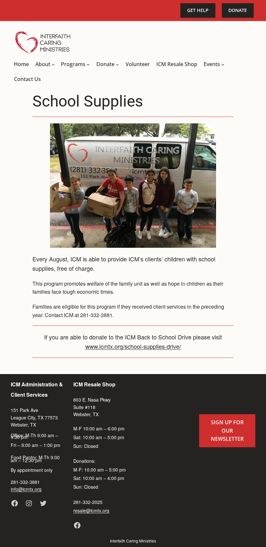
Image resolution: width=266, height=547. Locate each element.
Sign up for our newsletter (227, 430)
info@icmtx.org (26, 489)
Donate (237, 10)
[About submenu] (53, 64)
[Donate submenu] (117, 64)
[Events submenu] (222, 64)
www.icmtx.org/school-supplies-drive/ (133, 346)
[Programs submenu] (88, 64)
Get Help (198, 10)
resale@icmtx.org (91, 510)
